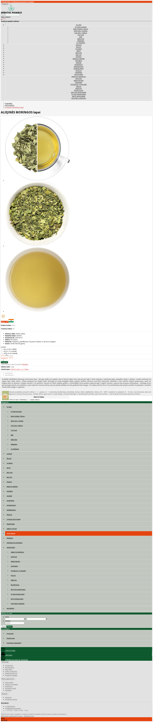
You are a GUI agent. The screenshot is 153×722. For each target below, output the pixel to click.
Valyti (3, 626)
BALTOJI (78, 55)
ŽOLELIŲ (79, 71)
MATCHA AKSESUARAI (78, 92)
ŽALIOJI (78, 47)
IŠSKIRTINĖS (11, 524)
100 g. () (10, 353)
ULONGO (78, 49)
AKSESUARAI (11, 547)
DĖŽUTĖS (78, 88)
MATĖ (79, 51)
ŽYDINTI (78, 57)
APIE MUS (8, 655)
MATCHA (79, 53)
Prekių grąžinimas (11, 671)
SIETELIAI (78, 79)
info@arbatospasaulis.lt (19, 2)
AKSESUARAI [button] (78, 75)
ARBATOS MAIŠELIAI (79, 77)
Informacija (5, 662)
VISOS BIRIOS (11, 533)
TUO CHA (80, 35)
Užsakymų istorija (11, 699)
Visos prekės (9, 682)
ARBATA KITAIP (12, 529)
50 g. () (10, 351)
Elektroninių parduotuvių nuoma (11, 716)
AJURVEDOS (79, 65)
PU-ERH (9, 407)
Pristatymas (9, 665)
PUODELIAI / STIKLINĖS (78, 84)
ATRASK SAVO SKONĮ (13, 519)
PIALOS (78, 86)
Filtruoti (9, 626)
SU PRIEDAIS (80, 43)
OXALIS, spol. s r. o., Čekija (20, 369)
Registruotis (11, 638)
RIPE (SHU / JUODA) (80, 31)
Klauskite (25, 364)
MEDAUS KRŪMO (79, 59)
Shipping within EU (11, 673)
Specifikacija (9, 375)
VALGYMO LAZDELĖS (78, 98)
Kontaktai (30, 2)
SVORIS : (4, 347)
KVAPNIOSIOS (78, 67)
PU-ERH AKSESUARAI (78, 94)
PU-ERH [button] (78, 25)
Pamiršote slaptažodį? (14, 643)
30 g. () (10, 349)
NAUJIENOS (10, 608)
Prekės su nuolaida (11, 684)
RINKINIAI (80, 41)
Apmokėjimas (9, 667)
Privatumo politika (11, 675)
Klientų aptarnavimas (8, 679)
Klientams (5, 694)
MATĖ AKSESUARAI (78, 96)
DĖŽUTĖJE (80, 39)
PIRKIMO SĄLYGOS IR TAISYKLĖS (16, 660)
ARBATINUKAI (78, 81)
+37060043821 (6, 2)
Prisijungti (10, 634)
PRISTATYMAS (10, 651)
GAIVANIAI (78, 83)
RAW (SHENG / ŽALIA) (80, 29)
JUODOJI (78, 45)
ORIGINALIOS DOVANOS (14, 543)
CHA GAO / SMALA (80, 33)
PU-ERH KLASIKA (80, 27)
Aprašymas (9, 373)
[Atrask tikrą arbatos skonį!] (11, 13)
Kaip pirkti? (8, 669)
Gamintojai (8, 686)
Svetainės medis (10, 688)
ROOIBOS (78, 61)
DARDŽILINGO (79, 69)
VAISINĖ (78, 63)
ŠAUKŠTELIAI (78, 90)
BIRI (80, 37)
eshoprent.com (29, 716)
